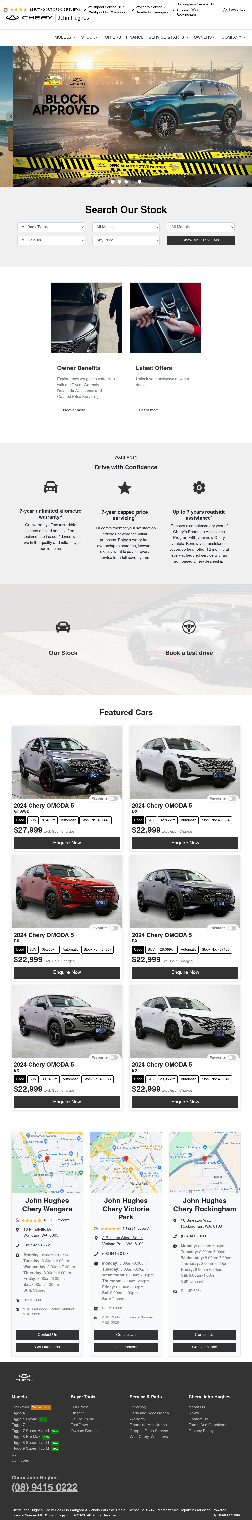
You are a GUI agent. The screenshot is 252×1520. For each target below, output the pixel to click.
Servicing (138, 1407)
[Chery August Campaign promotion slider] (113, 182)
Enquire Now (67, 843)
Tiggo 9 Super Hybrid (30, 1449)
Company (231, 38)
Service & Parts (166, 38)
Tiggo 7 (18, 1425)
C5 (14, 1455)
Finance (135, 38)
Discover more (73, 410)
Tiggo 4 (18, 1413)
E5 (14, 1466)
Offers (113, 38)
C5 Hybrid (20, 1460)
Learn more (149, 410)
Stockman (20, 1407)
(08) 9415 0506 (194, 1236)
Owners (203, 38)
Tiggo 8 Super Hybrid (30, 1443)
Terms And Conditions (208, 1425)
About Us (197, 1407)
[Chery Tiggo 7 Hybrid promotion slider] (126, 182)
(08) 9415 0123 (115, 1254)
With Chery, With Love (149, 1437)
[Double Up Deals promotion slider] (119, 182)
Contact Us (47, 1335)
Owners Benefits (85, 1431)
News (194, 1413)
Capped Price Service (149, 1431)
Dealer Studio (229, 1515)
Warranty (137, 1419)
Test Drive (79, 1425)
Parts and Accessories (149, 1413)
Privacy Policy (201, 1431)
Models (63, 38)
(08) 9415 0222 (36, 1245)
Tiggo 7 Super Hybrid (30, 1431)
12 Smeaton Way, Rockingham (195, 9)
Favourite (100, 798)
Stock (88, 38)
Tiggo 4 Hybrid (24, 1419)
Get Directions (47, 1347)
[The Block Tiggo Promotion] (126, 116)
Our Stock (79, 1407)
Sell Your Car (82, 1419)
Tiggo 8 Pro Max (26, 1437)
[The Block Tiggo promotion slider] (133, 182)
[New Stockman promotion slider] (139, 182)
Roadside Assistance (148, 1425)
